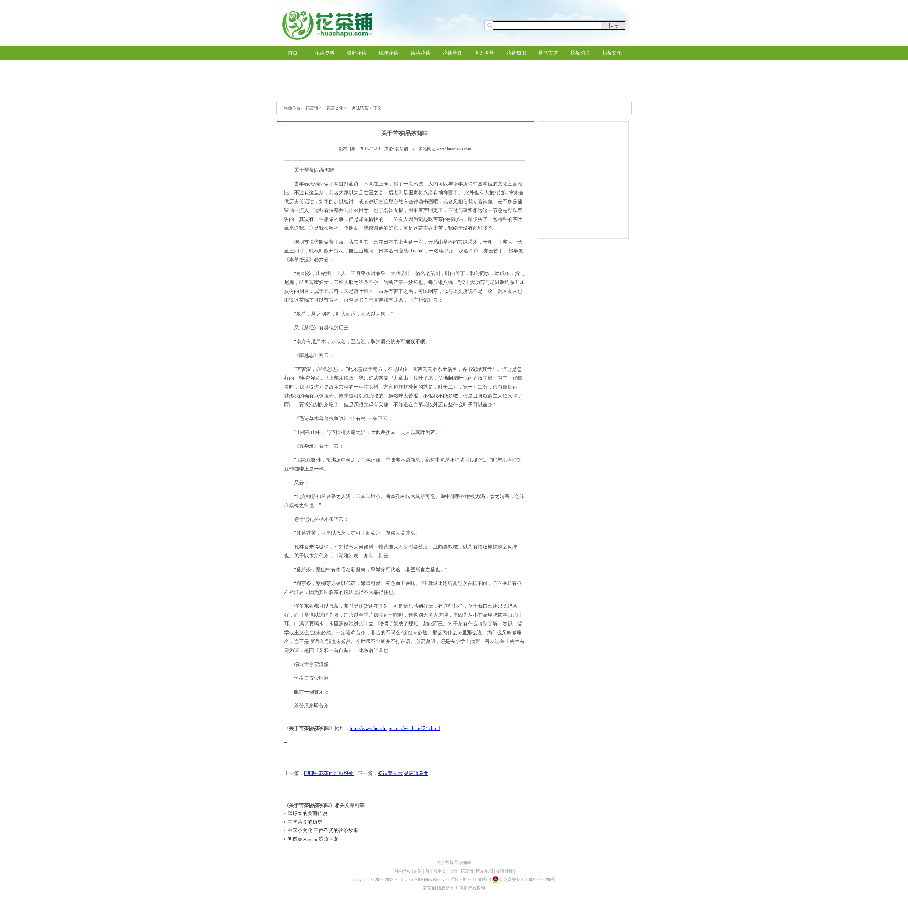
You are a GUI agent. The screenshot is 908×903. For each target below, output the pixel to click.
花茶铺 (311, 108)
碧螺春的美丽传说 (307, 813)
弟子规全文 (435, 871)
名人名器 (484, 53)
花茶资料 (324, 53)
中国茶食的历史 (305, 822)
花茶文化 (612, 53)
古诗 (453, 871)
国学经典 (402, 871)
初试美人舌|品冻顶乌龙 (403, 773)
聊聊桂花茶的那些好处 (329, 773)
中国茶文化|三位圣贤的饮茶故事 (323, 830)
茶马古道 (548, 53)
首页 (293, 53)
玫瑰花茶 (388, 53)
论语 (418, 871)
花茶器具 (452, 53)
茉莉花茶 (420, 53)
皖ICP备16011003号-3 (471, 879)
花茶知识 (516, 53)
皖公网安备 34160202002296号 (527, 879)
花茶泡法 (580, 53)
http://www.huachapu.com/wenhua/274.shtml (395, 728)
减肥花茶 (356, 53)
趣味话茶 (360, 108)
